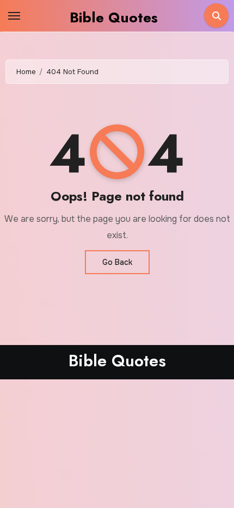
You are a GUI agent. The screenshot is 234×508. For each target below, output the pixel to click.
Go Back (117, 262)
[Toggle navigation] (14, 15)
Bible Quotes (114, 17)
